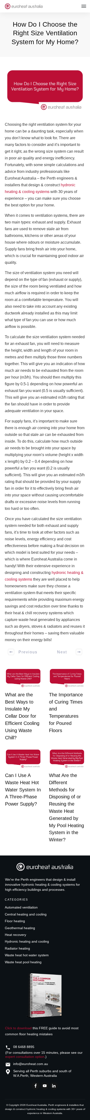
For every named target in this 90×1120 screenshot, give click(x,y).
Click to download (18, 1028)
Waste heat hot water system (27, 955)
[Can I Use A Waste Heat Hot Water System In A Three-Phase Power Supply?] (23, 758)
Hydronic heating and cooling (27, 941)
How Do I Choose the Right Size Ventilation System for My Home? (45, 33)
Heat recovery (15, 935)
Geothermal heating (20, 928)
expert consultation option (24, 1057)
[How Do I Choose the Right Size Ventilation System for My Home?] (45, 90)
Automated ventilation (21, 907)
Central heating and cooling (26, 914)
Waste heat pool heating (23, 962)
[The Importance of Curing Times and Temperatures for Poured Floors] (67, 678)
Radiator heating (17, 948)
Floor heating (15, 921)
